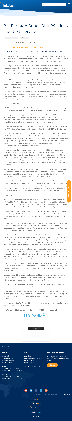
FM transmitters (12, 37)
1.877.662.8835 (14, 368)
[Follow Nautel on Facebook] (36, 391)
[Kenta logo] (36, 416)
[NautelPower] (36, 407)
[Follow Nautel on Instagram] (46, 391)
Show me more (30, 339)
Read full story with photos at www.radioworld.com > (24, 47)
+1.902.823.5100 (16, 378)
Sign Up (52, 365)
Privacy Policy (66, 394)
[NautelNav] (36, 403)
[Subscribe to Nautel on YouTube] (26, 391)
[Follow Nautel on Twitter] (41, 391)
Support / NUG (69, 191)
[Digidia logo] (36, 398)
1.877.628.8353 (14, 376)
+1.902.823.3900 (16, 370)
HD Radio (24, 37)
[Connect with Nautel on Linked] (31, 391)
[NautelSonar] (36, 411)
